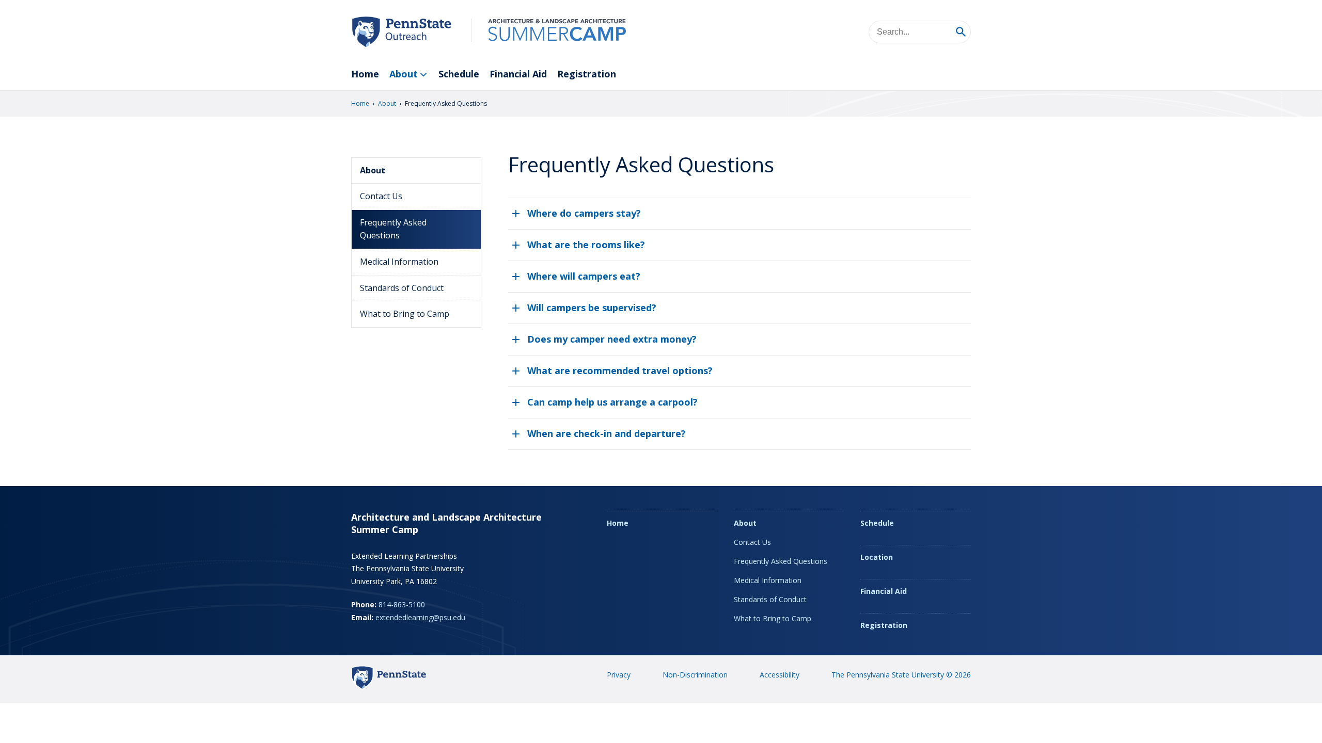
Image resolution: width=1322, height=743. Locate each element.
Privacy (619, 675)
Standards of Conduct (402, 288)
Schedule (458, 74)
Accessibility (779, 675)
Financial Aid (518, 74)
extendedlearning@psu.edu (420, 617)
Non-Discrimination (695, 675)
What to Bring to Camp (404, 313)
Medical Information (399, 261)
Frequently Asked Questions (393, 229)
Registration (586, 74)
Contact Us (381, 196)
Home (365, 74)
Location (876, 557)
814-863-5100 (402, 604)
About (403, 74)
